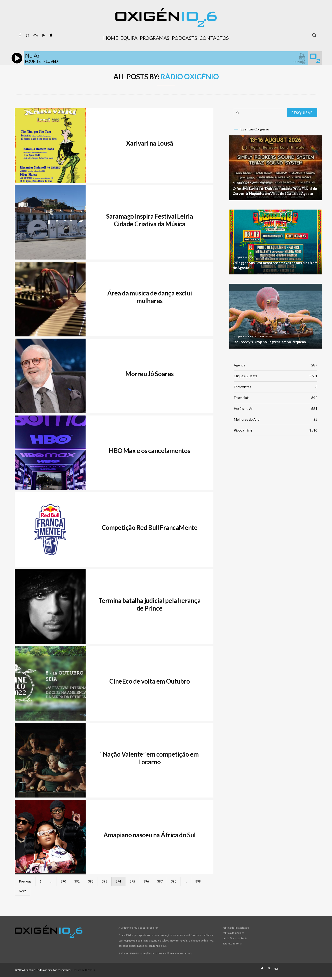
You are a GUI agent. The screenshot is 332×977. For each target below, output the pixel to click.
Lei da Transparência (234, 938)
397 (160, 881)
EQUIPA (128, 38)
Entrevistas (275, 387)
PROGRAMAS (154, 38)
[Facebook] (20, 35)
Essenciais (275, 398)
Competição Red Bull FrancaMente (150, 527)
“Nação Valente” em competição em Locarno (149, 758)
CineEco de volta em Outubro (149, 681)
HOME (110, 38)
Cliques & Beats (245, 183)
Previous (25, 881)
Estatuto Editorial (232, 943)
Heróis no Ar (275, 408)
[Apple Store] (51, 35)
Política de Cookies (233, 932)
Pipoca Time (275, 430)
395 (132, 881)
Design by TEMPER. (84, 970)
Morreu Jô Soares (149, 374)
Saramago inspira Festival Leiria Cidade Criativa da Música (149, 220)
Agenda (275, 365)
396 (146, 881)
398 (173, 881)
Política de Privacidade (235, 927)
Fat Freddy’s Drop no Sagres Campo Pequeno (269, 342)
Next (22, 891)
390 (63, 881)
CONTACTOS (214, 38)
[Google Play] (43, 35)
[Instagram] (27, 35)
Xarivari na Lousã (149, 143)
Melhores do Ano (275, 419)
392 (91, 881)
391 (77, 881)
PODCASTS (184, 38)
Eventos (266, 183)
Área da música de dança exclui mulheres (149, 296)
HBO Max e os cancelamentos (149, 450)
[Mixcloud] (35, 35)
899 (198, 881)
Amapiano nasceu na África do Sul (149, 835)
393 (104, 881)
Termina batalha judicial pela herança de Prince (149, 604)
